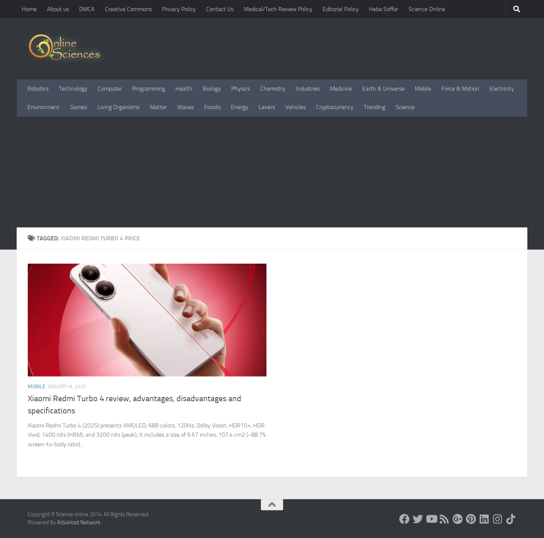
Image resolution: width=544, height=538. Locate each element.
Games (78, 107)
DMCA (87, 9)
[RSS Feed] (444, 519)
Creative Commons (128, 9)
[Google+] (458, 519)
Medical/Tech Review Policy (278, 9)
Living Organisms (118, 107)
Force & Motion (460, 88)
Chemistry (272, 88)
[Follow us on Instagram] (498, 519)
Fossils (212, 107)
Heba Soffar (383, 9)
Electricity (502, 88)
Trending (374, 107)
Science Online (427, 9)
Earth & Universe (383, 88)
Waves (185, 107)
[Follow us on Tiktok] (511, 519)
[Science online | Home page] (67, 49)
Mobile (423, 88)
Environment (43, 107)
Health (183, 88)
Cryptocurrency (334, 107)
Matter (158, 107)
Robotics (37, 88)
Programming (148, 88)
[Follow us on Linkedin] (484, 519)
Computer (110, 88)
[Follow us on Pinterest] (471, 519)
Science (405, 107)
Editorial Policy (341, 9)
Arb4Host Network (78, 522)
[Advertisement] (272, 172)
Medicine (341, 88)
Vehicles (295, 107)
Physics (240, 88)
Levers (267, 107)
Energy (239, 107)
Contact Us (220, 9)
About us (58, 9)
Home (29, 9)
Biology (212, 88)
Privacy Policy (179, 9)
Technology (73, 88)
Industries (308, 88)
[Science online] (404, 519)
